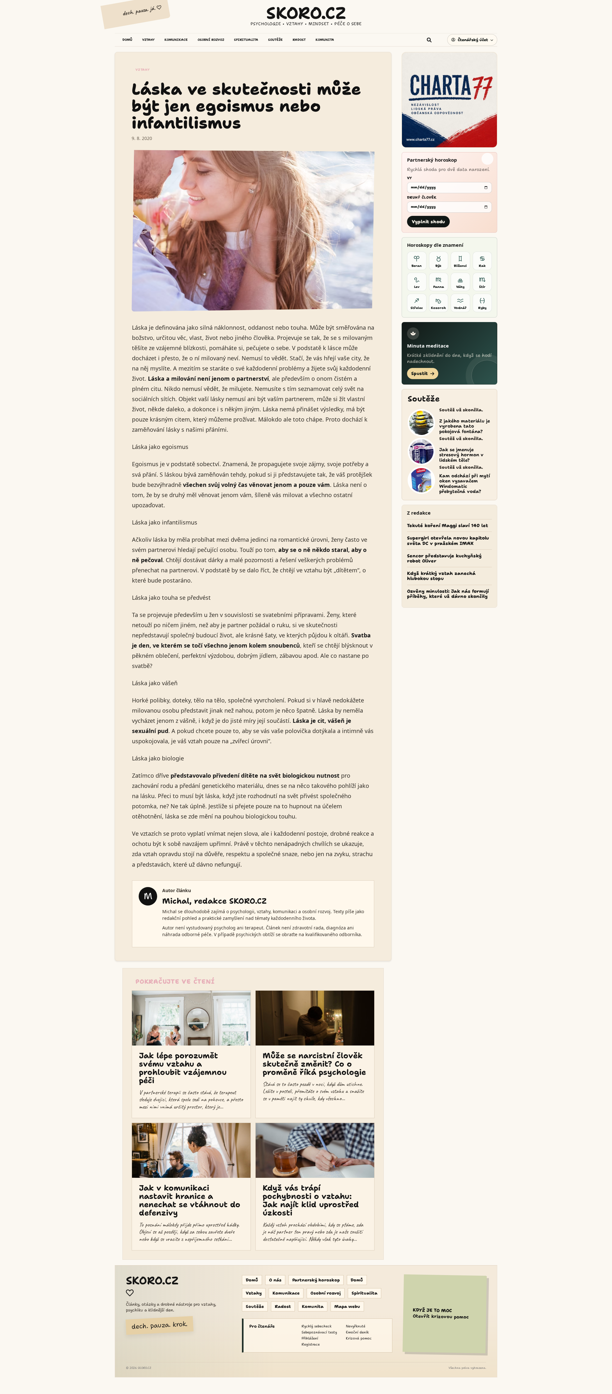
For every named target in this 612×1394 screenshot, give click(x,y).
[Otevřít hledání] (431, 40)
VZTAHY (148, 40)
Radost (283, 1306)
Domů (252, 1280)
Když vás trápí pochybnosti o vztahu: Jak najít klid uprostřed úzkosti (311, 1200)
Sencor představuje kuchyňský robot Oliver (444, 558)
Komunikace (286, 1293)
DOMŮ (127, 40)
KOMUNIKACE (176, 40)
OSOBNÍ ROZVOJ (211, 40)
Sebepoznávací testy (319, 1332)
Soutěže (255, 1306)
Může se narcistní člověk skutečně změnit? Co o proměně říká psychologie (314, 1064)
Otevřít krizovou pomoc (441, 1313)
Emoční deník (357, 1332)
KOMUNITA (325, 40)
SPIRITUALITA (246, 40)
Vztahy (142, 70)
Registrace (311, 1344)
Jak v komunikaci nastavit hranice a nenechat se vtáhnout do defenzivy (189, 1200)
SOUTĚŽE (275, 40)
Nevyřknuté (355, 1326)
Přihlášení (310, 1338)
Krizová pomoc (359, 1338)
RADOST (299, 40)
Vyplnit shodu (428, 221)
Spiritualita (364, 1293)
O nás (275, 1280)
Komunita (313, 1306)
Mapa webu (347, 1306)
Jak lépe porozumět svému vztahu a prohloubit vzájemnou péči (183, 1068)
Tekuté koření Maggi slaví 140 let (447, 525)
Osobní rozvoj (325, 1293)
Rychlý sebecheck (317, 1326)
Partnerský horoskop (316, 1280)
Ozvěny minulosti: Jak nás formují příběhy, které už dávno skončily (448, 593)
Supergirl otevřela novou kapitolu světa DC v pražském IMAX (448, 540)
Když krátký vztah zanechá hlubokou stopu (441, 575)
